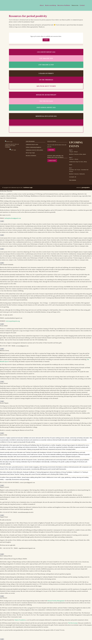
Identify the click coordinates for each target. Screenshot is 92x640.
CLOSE (2, 221)
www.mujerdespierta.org (13, 321)
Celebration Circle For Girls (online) (34, 150)
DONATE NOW (52, 160)
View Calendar (72, 180)
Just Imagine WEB (46, 58)
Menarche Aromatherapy (46, 95)
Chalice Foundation (20, 620)
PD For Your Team (30, 152)
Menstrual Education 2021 (46, 116)
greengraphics (86, 187)
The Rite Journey (73, 623)
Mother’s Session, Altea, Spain (77, 154)
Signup (46, 39)
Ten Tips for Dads (46, 101)
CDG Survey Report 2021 (46, 52)
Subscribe (51, 149)
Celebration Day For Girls (32, 144)
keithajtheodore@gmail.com (13, 218)
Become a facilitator (31, 155)
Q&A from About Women (46, 86)
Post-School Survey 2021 (46, 107)
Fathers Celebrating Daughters (33, 147)
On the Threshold (46, 80)
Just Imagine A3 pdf (46, 64)
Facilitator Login (28, 187)
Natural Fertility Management (56, 600)
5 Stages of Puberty (46, 73)
